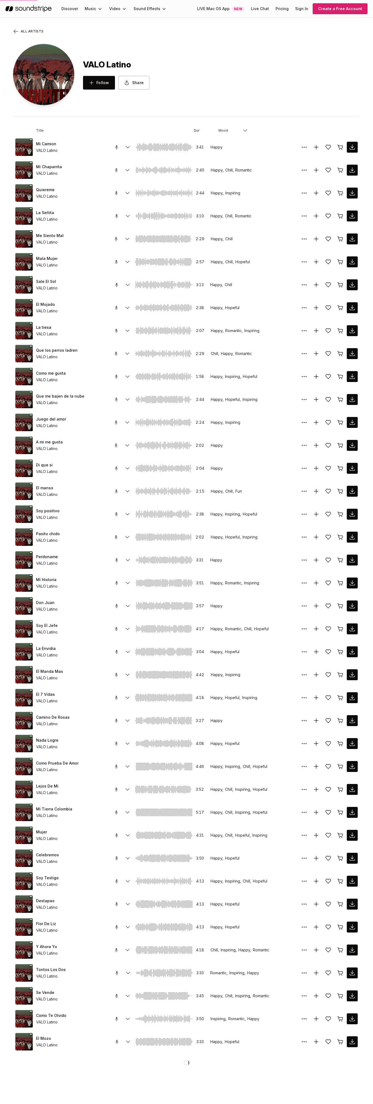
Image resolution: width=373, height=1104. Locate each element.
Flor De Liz (46, 923)
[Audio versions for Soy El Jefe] (127, 628)
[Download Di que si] (352, 468)
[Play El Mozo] (24, 1041)
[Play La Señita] (24, 216)
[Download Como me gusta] (352, 376)
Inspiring (232, 193)
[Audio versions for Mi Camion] (127, 147)
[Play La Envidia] (24, 652)
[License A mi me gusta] (340, 445)
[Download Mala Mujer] (352, 261)
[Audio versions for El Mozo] (128, 1041)
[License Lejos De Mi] (340, 789)
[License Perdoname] (340, 560)
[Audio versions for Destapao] (127, 904)
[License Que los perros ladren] (340, 353)
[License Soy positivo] (340, 514)
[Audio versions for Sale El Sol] (127, 284)
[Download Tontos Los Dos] (352, 972)
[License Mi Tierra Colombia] (340, 812)
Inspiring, (233, 376)
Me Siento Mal (50, 235)
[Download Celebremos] (352, 858)
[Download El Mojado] (352, 307)
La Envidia (46, 648)
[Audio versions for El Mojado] (127, 307)
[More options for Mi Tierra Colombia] (304, 812)
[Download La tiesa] (352, 330)
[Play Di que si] (24, 468)
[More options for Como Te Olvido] (304, 1018)
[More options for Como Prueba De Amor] (304, 766)
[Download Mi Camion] (352, 147)
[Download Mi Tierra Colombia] (352, 812)
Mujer (41, 832)
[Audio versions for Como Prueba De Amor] (127, 766)
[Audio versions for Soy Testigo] (127, 881)
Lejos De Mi (47, 786)
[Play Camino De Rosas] (24, 720)
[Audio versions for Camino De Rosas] (127, 720)
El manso (44, 488)
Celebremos (47, 855)
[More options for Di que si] (304, 468)
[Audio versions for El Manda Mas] (127, 674)
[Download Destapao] (352, 904)
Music (90, 8)
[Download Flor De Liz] (352, 927)
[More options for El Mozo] (304, 1041)
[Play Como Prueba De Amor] (24, 766)
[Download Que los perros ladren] (352, 353)
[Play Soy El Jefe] (24, 629)
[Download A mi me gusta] (352, 445)
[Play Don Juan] (24, 606)
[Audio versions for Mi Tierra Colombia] (127, 812)
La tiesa (43, 327)
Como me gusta (51, 373)
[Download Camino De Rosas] (352, 720)
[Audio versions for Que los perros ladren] (127, 353)
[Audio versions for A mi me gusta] (127, 445)
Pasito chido (48, 533)
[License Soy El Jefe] (340, 628)
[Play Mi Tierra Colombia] (24, 812)
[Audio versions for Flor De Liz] (127, 927)
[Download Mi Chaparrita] (352, 170)
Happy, (217, 170)
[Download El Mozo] (352, 1041)
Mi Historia (46, 579)
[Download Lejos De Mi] (352, 789)
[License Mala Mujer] (340, 261)
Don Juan (45, 602)
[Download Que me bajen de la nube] (352, 399)
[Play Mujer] (24, 835)
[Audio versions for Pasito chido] (127, 537)
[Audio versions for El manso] (127, 491)
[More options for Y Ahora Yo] (304, 950)
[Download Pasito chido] (352, 537)
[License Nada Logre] (340, 743)
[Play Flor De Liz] (24, 927)
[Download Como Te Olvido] (352, 1018)
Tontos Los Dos (51, 969)
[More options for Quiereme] (304, 193)
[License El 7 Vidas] (340, 697)
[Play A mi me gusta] (24, 445)
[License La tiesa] (340, 330)
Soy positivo (48, 510)
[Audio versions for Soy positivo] (127, 514)
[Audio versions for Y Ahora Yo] (127, 950)
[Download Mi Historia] (352, 583)
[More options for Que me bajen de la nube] (304, 399)
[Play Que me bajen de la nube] (24, 399)
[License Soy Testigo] (340, 881)
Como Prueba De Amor (57, 763)
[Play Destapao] (24, 904)
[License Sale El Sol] (340, 284)
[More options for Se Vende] (304, 995)
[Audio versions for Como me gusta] (127, 376)
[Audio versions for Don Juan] (127, 606)
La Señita (45, 212)
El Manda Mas (49, 671)
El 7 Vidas (45, 694)
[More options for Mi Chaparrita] (304, 170)
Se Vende (45, 992)
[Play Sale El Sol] (24, 285)
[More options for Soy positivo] (304, 514)
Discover (69, 8)
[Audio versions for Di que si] (127, 468)
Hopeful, (233, 399)
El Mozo (43, 1038)
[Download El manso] (352, 491)
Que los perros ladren (57, 350)
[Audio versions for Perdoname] (127, 560)
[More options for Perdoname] (304, 560)
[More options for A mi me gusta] (304, 445)
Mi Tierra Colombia (54, 809)
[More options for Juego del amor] (304, 422)
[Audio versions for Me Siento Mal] (127, 239)
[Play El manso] (24, 491)
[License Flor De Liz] (340, 927)
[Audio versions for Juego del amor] (127, 422)
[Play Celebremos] (24, 858)
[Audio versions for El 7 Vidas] (127, 697)
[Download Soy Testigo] (352, 881)
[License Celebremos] (340, 858)
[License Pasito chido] (340, 537)
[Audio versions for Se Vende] (127, 995)
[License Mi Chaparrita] (340, 170)
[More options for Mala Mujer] (304, 261)
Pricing (282, 8)
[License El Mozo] (340, 1041)
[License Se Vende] (340, 995)
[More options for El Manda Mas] (304, 674)
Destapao (45, 900)
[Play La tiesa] (24, 330)
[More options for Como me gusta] (304, 376)
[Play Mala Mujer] (24, 262)
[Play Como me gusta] (24, 376)
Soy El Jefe (47, 625)
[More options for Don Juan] (304, 605)
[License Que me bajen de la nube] (340, 399)
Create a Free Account (340, 8)
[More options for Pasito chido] (304, 537)
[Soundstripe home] (28, 8)
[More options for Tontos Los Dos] (304, 972)
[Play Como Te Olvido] (24, 1019)
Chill (229, 238)
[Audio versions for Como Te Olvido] (127, 1018)
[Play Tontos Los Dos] (24, 973)
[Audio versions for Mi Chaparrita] (127, 170)
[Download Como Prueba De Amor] (352, 766)
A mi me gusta (49, 442)
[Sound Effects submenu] (164, 9)
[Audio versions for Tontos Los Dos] (128, 973)
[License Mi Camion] (340, 147)
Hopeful (242, 261)
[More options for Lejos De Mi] (304, 789)
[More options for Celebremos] (304, 858)
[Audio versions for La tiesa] (127, 330)
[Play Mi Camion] (24, 147)
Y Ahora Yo (46, 946)
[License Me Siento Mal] (340, 238)
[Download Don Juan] (352, 605)
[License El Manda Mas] (340, 674)
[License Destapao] (340, 904)
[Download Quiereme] (352, 193)
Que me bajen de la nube (60, 396)
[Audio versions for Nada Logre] (127, 743)
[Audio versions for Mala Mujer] (127, 261)
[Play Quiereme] (24, 193)
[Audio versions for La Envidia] (127, 651)
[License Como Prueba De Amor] (340, 766)
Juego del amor (51, 419)
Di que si (44, 465)
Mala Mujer (47, 258)
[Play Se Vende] (24, 996)
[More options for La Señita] (304, 216)
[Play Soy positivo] (24, 514)
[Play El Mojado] (24, 307)
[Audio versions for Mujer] (127, 835)
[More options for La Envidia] (304, 651)
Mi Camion (46, 143)
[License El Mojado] (340, 307)
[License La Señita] (340, 216)
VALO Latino (47, 150)
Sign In (301, 8)
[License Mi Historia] (340, 583)
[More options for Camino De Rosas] (304, 720)
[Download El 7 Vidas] (352, 697)
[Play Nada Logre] (24, 743)
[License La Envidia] (340, 651)
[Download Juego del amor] (352, 422)
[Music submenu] (100, 9)
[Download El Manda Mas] (352, 674)
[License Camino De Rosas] (340, 720)
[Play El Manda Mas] (24, 674)
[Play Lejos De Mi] (24, 789)
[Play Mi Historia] (24, 583)
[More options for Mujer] (304, 835)
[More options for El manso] (304, 491)
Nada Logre (47, 740)
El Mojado (45, 304)
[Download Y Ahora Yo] (352, 950)
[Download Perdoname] (352, 560)
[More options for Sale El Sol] (304, 284)
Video (114, 8)
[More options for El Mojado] (304, 307)
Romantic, (234, 330)
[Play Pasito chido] (24, 537)
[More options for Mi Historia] (304, 583)
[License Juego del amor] (340, 422)
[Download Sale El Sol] (352, 284)
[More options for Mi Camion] (304, 147)
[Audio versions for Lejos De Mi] (127, 789)
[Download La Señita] (352, 216)
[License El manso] (340, 491)
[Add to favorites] (328, 147)
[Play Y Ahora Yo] (24, 950)
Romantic (243, 170)
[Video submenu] (124, 9)
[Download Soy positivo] (352, 514)
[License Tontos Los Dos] (340, 972)
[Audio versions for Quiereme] (127, 193)
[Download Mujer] (352, 835)
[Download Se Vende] (352, 995)
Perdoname (47, 556)
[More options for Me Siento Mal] (304, 238)
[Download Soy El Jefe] (352, 628)
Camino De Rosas (53, 717)
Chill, (229, 170)
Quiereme (45, 189)
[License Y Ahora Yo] (340, 950)
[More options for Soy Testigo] (304, 881)
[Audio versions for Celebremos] (127, 858)
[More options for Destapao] (304, 904)
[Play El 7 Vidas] (24, 697)
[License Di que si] (340, 468)
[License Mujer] (340, 835)
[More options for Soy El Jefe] (304, 628)
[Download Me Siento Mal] (352, 238)
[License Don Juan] (340, 605)
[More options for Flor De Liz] (304, 927)
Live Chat (260, 8)
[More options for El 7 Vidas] (304, 697)
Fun (238, 491)
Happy (217, 147)
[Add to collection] (316, 147)
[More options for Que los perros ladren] (304, 353)
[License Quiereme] (340, 193)
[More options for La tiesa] (304, 330)
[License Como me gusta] (340, 376)
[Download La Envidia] (352, 651)
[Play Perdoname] (24, 560)
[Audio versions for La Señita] (127, 216)
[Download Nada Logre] (352, 743)
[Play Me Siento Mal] (24, 239)
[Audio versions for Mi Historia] (127, 583)
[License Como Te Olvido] (340, 1018)
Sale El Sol (46, 281)
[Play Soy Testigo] (24, 881)
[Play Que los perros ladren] (24, 353)
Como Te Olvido (51, 1015)
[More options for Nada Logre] (304, 743)
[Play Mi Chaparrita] (24, 170)
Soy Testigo (47, 877)
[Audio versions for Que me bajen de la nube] (127, 399)
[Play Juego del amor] (24, 422)
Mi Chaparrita (49, 166)
